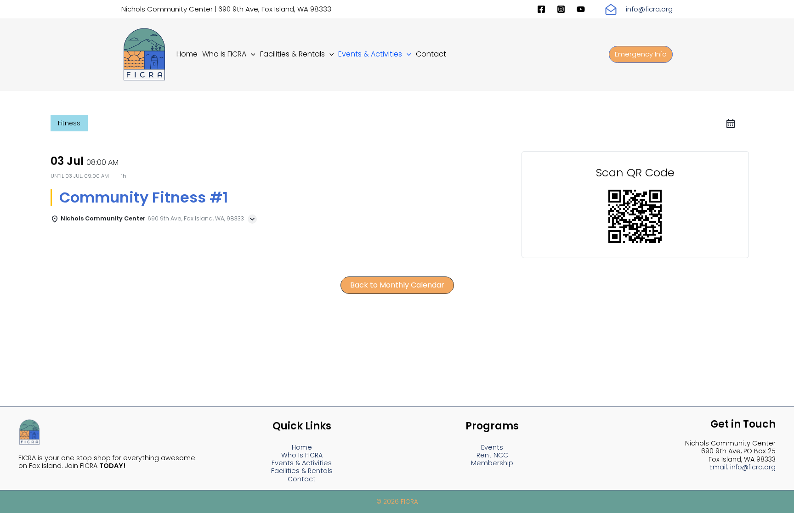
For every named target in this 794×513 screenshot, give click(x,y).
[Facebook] (541, 9)
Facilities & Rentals (302, 470)
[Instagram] (561, 9)
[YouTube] (581, 9)
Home (302, 447)
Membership (492, 463)
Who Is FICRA (302, 455)
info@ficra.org (649, 9)
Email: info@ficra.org (742, 467)
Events (492, 447)
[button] (250, 54)
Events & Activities (302, 463)
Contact (302, 479)
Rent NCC (492, 455)
